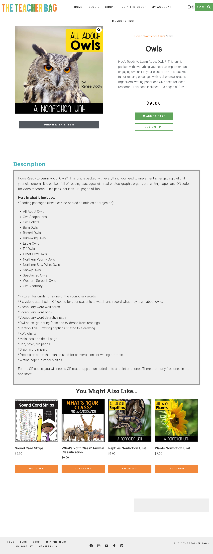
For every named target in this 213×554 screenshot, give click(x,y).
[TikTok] (114, 545)
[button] (99, 30)
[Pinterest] (121, 545)
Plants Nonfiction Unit (172, 448)
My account (162, 6)
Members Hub (123, 20)
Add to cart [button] (37, 469)
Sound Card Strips (29, 448)
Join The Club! (134, 6)
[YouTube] (106, 545)
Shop (36, 542)
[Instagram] (99, 545)
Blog (23, 542)
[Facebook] (91, 545)
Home (78, 6)
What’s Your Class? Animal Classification (83, 450)
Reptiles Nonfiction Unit (127, 448)
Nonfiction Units (154, 36)
